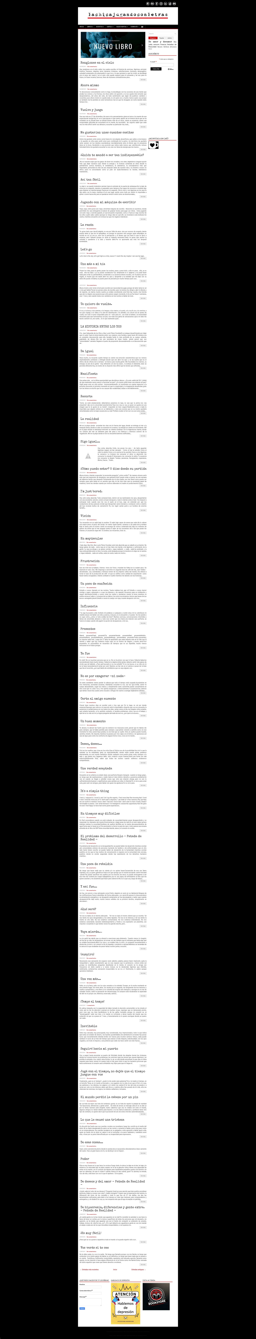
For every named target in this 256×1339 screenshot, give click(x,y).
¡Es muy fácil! (90, 1233)
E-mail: (153, 61)
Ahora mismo (89, 85)
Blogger (148, 1331)
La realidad (89, 419)
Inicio (82, 27)
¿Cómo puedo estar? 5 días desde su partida (113, 469)
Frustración (90, 561)
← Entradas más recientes (89, 1270)
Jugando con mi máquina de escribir (108, 202)
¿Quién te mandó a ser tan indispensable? (112, 155)
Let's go (86, 249)
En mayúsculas (91, 538)
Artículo (173, 47)
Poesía (163, 44)
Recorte (86, 396)
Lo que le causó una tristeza (102, 1119)
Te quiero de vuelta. (96, 304)
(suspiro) (87, 954)
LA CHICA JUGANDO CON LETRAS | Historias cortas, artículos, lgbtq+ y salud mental (127, 1331)
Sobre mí (134, 27)
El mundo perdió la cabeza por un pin (109, 1097)
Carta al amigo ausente (98, 698)
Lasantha (124, 1335)
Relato (160, 47)
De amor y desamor (160, 42)
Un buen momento (93, 721)
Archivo (170, 38)
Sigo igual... (90, 441)
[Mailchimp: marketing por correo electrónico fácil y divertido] (171, 71)
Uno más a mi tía (92, 264)
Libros (90, 27)
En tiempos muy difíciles (100, 813)
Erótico (166, 47)
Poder (84, 1159)
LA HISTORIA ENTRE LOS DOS (101, 326)
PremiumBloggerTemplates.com (132, 1335)
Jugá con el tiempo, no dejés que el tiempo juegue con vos (112, 1073)
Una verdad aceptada (96, 768)
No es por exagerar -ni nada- (102, 676)
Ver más (143, 79)
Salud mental (122, 27)
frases (150, 49)
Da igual (87, 351)
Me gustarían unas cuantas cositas (107, 132)
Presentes (87, 629)
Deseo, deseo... (91, 744)
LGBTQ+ (110, 27)
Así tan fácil (90, 179)
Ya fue (85, 653)
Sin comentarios (92, 66)
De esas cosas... (91, 1142)
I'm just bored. (91, 491)
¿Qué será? (88, 909)
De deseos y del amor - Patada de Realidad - (112, 1183)
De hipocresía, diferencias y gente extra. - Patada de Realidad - (112, 1209)
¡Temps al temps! (92, 1001)
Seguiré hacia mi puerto (99, 1049)
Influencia (89, 606)
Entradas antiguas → (139, 1270)
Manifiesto (89, 374)
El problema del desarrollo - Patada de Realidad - (111, 838)
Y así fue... (88, 886)
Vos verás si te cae (94, 1247)
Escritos (100, 27)
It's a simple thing (94, 791)
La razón (87, 225)
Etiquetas (153, 38)
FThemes (114, 1335)
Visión (85, 516)
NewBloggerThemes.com (142, 1335)
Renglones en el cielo (97, 62)
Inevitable (88, 1026)
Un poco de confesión (96, 583)
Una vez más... (90, 979)
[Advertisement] (162, 105)
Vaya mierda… (91, 932)
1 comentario (91, 1005)
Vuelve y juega (91, 110)
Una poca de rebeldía (96, 864)
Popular (162, 38)
